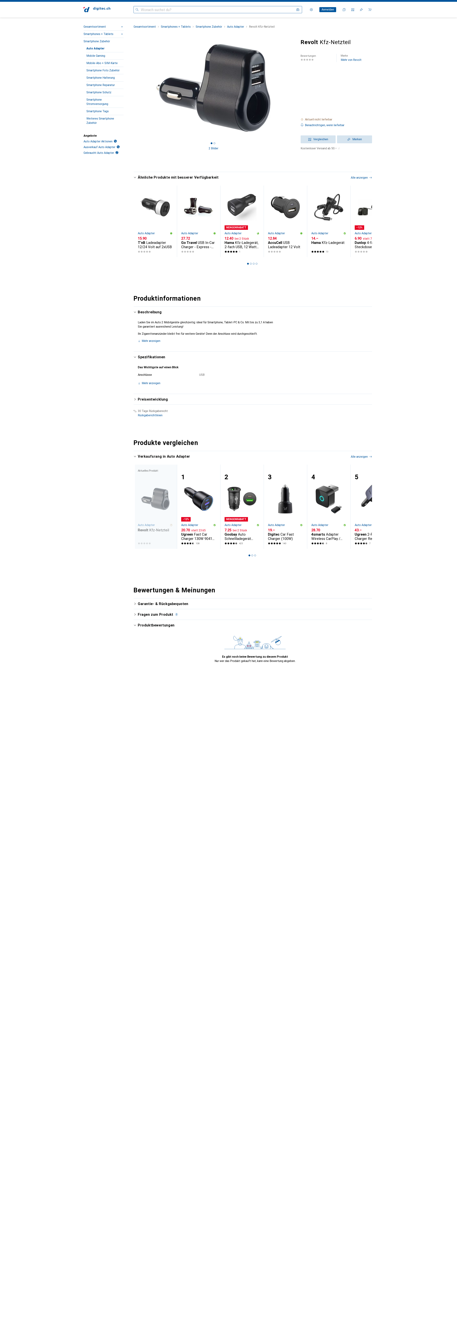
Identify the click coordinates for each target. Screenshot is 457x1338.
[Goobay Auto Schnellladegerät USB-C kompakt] (242, 507)
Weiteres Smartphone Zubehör (100, 121)
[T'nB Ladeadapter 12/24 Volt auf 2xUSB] (155, 221)
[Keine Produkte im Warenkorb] (370, 9)
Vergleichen (320, 139)
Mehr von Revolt (351, 58)
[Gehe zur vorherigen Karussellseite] (140, 221)
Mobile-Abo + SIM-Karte (102, 63)
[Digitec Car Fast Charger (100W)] (285, 507)
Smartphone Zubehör (97, 41)
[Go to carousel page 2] (251, 264)
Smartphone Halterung (100, 77)
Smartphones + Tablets (98, 34)
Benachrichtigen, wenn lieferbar (324, 125)
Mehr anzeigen (151, 341)
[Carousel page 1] (211, 143)
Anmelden (328, 9)
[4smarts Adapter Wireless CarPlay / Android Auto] (328, 507)
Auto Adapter (95, 48)
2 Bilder (213, 148)
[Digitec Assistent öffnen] (344, 9)
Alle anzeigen (359, 177)
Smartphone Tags (97, 111)
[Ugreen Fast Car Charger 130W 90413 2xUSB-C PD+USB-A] (198, 507)
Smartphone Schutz (98, 92)
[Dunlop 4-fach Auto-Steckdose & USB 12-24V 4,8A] (372, 221)
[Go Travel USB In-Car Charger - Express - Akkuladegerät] (198, 221)
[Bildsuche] (297, 9)
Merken (357, 139)
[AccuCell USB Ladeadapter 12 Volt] (285, 221)
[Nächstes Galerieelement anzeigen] (294, 87)
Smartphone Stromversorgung (97, 102)
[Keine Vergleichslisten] (353, 9)
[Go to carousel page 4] (256, 264)
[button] (336, 119)
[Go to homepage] (97, 9)
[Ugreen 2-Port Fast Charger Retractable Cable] (372, 507)
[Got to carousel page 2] (214, 143)
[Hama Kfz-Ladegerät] (328, 221)
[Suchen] (137, 9)
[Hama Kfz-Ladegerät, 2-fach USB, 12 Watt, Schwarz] (242, 221)
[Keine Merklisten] (361, 9)
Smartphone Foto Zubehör (103, 70)
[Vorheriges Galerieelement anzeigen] (132, 87)
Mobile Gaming (95, 55)
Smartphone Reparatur (100, 85)
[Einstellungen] (311, 9)
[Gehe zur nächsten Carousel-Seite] (365, 221)
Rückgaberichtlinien (150, 415)
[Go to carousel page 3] (254, 264)
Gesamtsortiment (95, 26)
